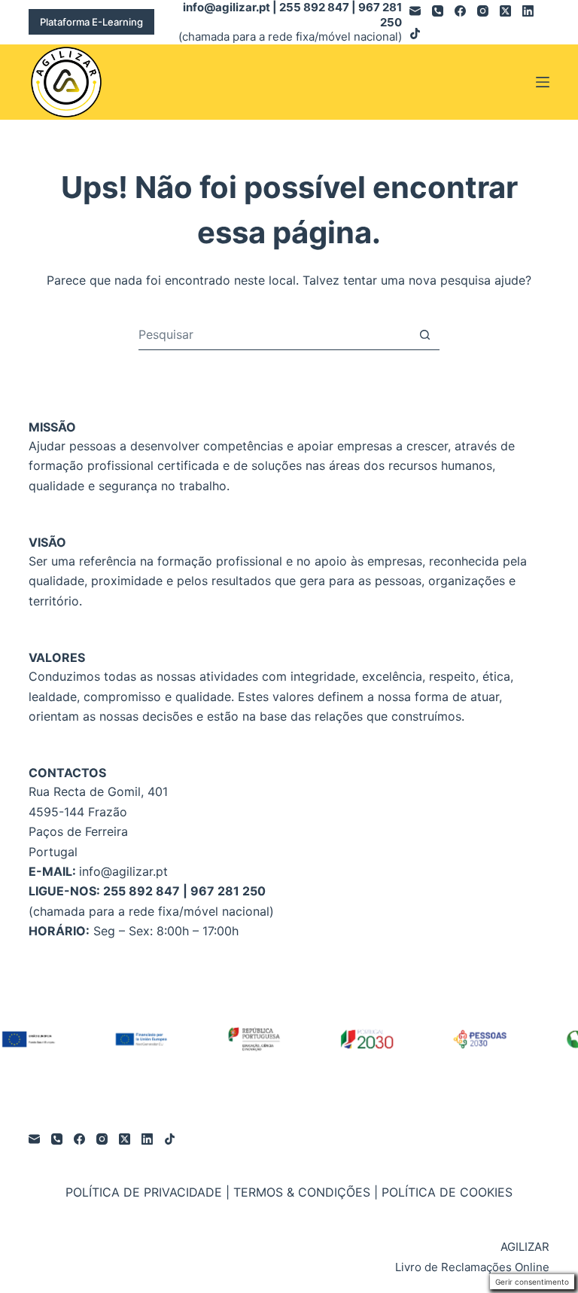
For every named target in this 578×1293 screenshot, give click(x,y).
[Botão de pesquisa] (425, 334)
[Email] (415, 11)
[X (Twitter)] (505, 11)
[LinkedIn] (528, 11)
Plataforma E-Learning (91, 22)
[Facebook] (460, 11)
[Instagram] (482, 11)
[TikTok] (415, 33)
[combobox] (274, 334)
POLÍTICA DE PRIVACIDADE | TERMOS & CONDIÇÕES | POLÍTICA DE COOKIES (289, 1192)
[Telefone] (437, 11)
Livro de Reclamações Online (472, 1267)
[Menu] (542, 82)
